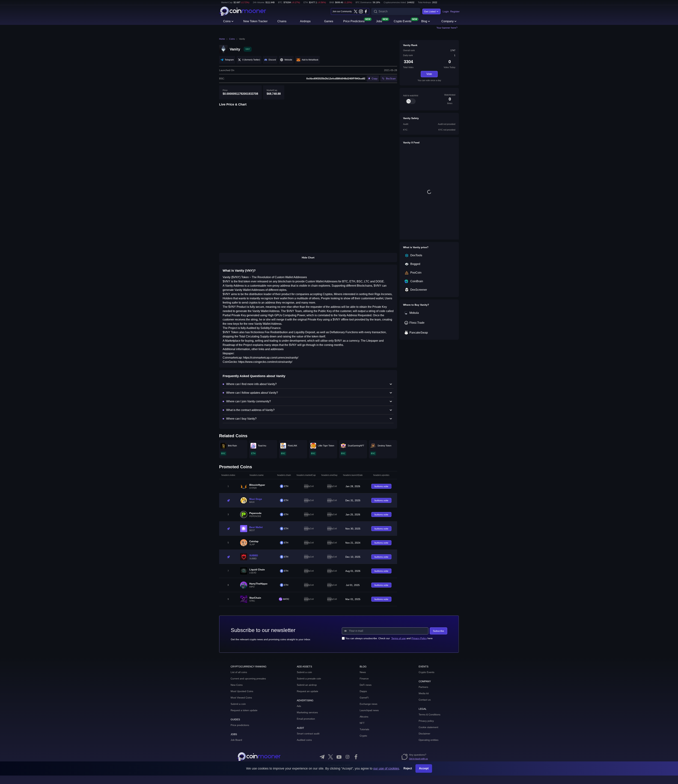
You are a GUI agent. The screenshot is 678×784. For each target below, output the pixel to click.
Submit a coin (238, 704)
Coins (227, 21)
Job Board (236, 739)
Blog (424, 21)
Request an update (307, 691)
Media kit (424, 693)
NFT (362, 723)
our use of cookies (386, 768)
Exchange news (368, 704)
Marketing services (307, 712)
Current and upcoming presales (248, 678)
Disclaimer (424, 733)
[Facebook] (366, 11)
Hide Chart (308, 257)
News (363, 672)
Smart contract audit (308, 733)
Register (455, 11)
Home (222, 39)
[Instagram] (360, 11)
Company (447, 21)
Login (446, 11)
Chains (281, 21)
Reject (407, 768)
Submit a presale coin (309, 678)
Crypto (363, 735)
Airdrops (305, 21)
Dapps (363, 691)
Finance (364, 678)
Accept (424, 768)
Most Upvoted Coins (242, 691)
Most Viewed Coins (241, 697)
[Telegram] (322, 756)
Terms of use (398, 638)
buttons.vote (381, 486)
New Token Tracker (255, 21)
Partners (423, 687)
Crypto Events (402, 21)
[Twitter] (355, 11)
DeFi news (365, 684)
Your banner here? (446, 27)
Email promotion (306, 718)
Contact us (425, 699)
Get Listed (430, 11)
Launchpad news (369, 710)
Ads (299, 706)
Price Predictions (354, 21)
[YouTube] (339, 756)
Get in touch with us (418, 759)
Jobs (379, 21)
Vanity (242, 39)
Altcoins (364, 716)
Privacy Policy (419, 638)
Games (328, 21)
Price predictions (240, 725)
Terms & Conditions (429, 714)
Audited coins (304, 739)
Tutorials (364, 729)
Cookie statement (428, 727)
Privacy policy (426, 720)
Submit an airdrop (307, 684)
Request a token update (244, 710)
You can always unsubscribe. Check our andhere (389, 638)
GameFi (364, 697)
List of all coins (239, 672)
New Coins (237, 684)
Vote (429, 73)
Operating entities (428, 739)
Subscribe (438, 630)
